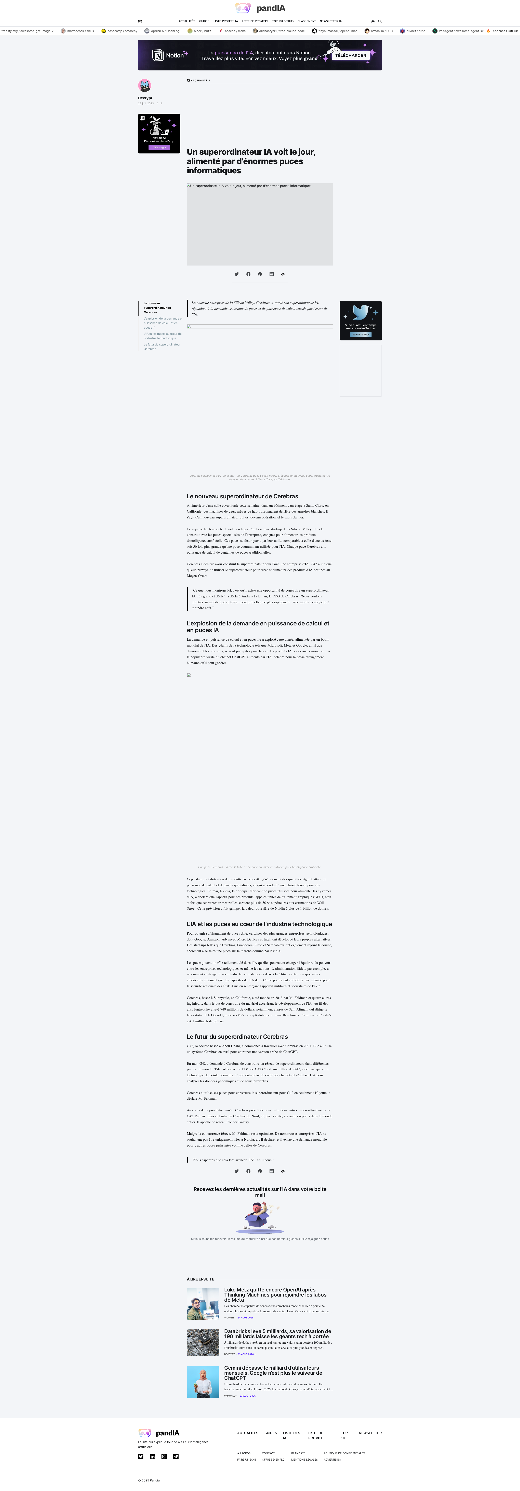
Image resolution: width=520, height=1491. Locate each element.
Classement (307, 21)
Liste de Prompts (255, 21)
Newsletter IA (331, 21)
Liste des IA (291, 1435)
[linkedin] (152, 1457)
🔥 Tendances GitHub (502, 31)
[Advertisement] (260, 116)
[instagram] (163, 1457)
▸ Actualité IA (200, 80)
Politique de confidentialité (344, 1453)
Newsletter (370, 1433)
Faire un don (246, 1459)
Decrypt (145, 98)
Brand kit (298, 1453)
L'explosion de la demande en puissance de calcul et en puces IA (163, 323)
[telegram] (175, 1457)
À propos (243, 1453)
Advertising (332, 1459)
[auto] (373, 21)
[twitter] (140, 1457)
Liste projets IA (225, 21)
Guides (204, 21)
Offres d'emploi (273, 1459)
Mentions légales (304, 1459)
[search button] (380, 21)
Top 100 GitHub (283, 21)
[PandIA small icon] (140, 21)
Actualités (187, 21)
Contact (268, 1453)
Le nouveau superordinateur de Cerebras (157, 307)
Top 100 (344, 1435)
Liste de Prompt (315, 1435)
